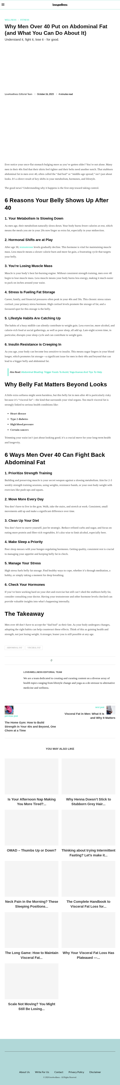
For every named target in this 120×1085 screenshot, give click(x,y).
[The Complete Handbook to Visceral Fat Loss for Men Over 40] (88, 879)
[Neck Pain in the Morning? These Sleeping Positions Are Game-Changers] (31, 879)
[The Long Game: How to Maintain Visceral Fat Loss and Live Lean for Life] (31, 930)
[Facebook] (49, 1045)
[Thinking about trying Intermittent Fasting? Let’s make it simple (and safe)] (88, 827)
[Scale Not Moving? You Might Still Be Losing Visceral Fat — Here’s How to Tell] (31, 981)
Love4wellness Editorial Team (18, 94)
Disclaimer (95, 1072)
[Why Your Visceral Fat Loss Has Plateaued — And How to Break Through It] (88, 930)
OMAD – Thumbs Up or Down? (31, 850)
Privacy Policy (76, 1072)
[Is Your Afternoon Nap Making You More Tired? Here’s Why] (31, 776)
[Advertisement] (60, 67)
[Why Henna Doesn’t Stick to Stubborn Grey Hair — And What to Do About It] (88, 776)
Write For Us (42, 1072)
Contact (58, 1072)
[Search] (116, 4)
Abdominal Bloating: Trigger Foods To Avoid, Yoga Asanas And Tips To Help (61, 372)
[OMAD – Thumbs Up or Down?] (31, 827)
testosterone (26, 247)
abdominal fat (14, 648)
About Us (24, 1072)
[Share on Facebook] (56, 660)
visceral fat (34, 648)
